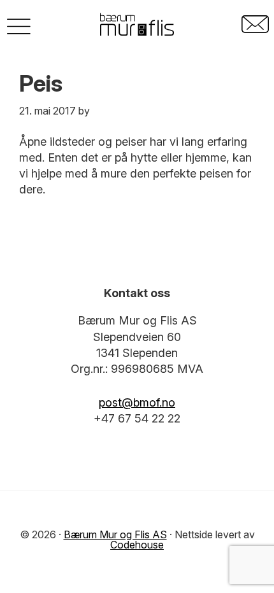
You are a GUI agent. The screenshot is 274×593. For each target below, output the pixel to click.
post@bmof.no (137, 402)
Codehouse (137, 544)
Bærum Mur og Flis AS (115, 534)
